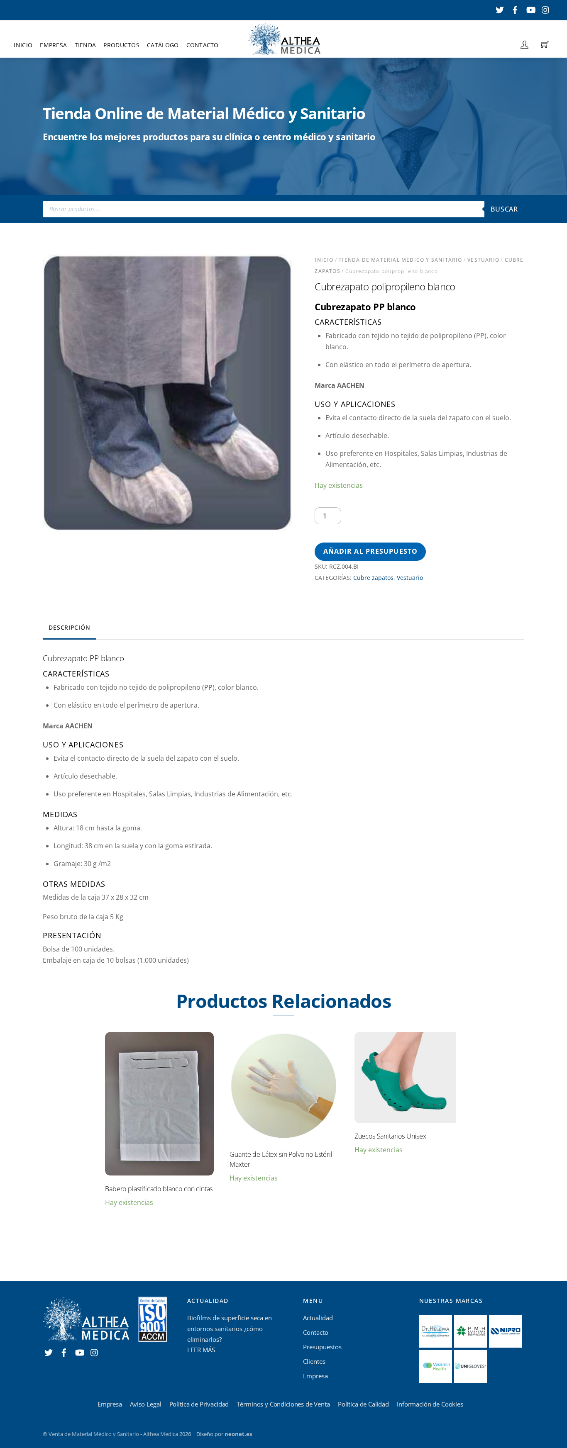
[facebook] (515, 8)
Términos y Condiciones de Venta (283, 1404)
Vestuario (483, 259)
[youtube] (530, 8)
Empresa (53, 45)
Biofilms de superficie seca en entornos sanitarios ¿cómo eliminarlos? (229, 1328)
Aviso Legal (145, 1404)
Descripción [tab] (69, 627)
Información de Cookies (430, 1404)
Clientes (314, 1361)
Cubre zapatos (373, 578)
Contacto (202, 45)
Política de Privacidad (199, 1404)
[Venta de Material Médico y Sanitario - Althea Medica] (284, 38)
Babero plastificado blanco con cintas (159, 1188)
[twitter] (500, 8)
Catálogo (162, 45)
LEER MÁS (201, 1350)
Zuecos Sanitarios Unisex (390, 1136)
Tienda (85, 45)
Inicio (23, 45)
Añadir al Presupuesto (370, 551)
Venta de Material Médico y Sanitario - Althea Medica (113, 1434)
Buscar (504, 209)
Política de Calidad (363, 1404)
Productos (121, 45)
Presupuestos (322, 1347)
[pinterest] (546, 8)
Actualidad (318, 1318)
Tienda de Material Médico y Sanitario (400, 259)
